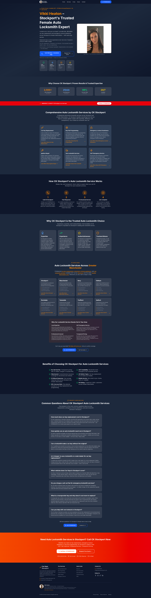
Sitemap (109, 594)
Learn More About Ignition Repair (48, 163)
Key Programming (61, 570)
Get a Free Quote (79, 570)
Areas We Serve (79, 572)
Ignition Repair (61, 574)
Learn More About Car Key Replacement (47, 143)
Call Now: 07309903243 (104, 103)
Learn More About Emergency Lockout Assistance (99, 141)
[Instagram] (98, 575)
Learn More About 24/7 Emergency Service (98, 165)
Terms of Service (103, 594)
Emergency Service (62, 576)
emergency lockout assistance (82, 271)
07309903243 (106, 1)
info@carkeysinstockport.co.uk (101, 570)
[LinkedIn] (102, 575)
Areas (74, 1)
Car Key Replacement (62, 568)
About (78, 1)
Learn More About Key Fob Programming (72, 141)
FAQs (77, 576)
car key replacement (67, 271)
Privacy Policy (96, 594)
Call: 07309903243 (70, 350)
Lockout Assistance (62, 572)
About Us (78, 568)
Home (63, 1)
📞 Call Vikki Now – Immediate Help (51, 53)
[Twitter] (100, 575)
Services (69, 1)
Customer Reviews (80, 574)
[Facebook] (95, 575)
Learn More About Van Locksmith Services (73, 164)
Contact (83, 1)
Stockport (80, 273)
